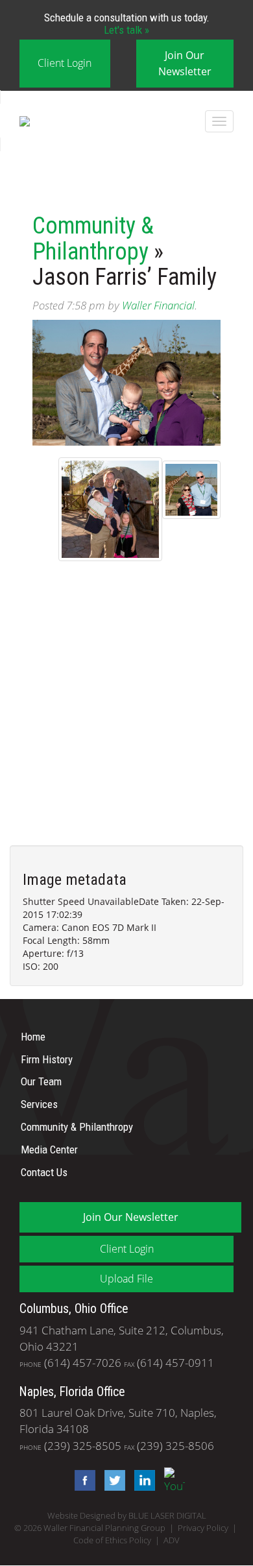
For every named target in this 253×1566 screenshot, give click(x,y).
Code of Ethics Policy (112, 1540)
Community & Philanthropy (93, 238)
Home (33, 1036)
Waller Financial (158, 305)
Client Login (64, 63)
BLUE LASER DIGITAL (167, 1515)
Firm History (47, 1058)
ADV (171, 1540)
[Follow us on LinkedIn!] (141, 1479)
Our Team (41, 1081)
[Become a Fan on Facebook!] (81, 1479)
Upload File (126, 1278)
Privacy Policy (203, 1528)
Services (39, 1104)
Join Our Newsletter (184, 63)
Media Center (49, 1149)
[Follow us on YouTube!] (171, 1479)
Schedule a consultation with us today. (127, 23)
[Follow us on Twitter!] (111, 1479)
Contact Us (44, 1171)
